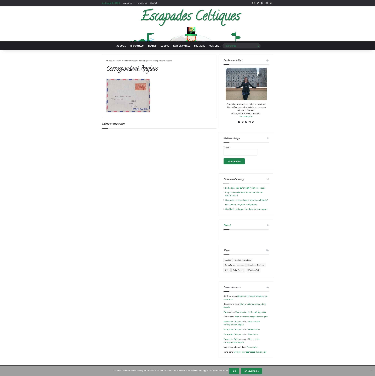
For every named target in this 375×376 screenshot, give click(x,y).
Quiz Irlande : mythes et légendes (241, 204)
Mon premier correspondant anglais (133, 60)
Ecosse (165, 46)
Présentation (254, 329)
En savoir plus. (246, 116)
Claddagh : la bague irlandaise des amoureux (246, 209)
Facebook (227, 225)
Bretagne (199, 46)
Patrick (227, 312)
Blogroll (153, 3)
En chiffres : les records (234, 265)
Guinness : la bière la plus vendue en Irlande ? (246, 200)
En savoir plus (251, 371)
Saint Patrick (238, 270)
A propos (127, 3)
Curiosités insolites (243, 260)
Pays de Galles (181, 46)
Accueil (121, 46)
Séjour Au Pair (253, 270)
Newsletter (142, 3)
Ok (234, 371)
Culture (214, 46)
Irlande (152, 46)
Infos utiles (137, 46)
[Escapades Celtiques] (187, 24)
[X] (242, 122)
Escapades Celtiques (233, 321)
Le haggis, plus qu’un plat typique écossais (245, 188)
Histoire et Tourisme (256, 265)
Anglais (228, 260)
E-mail (227, 147)
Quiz (227, 270)
